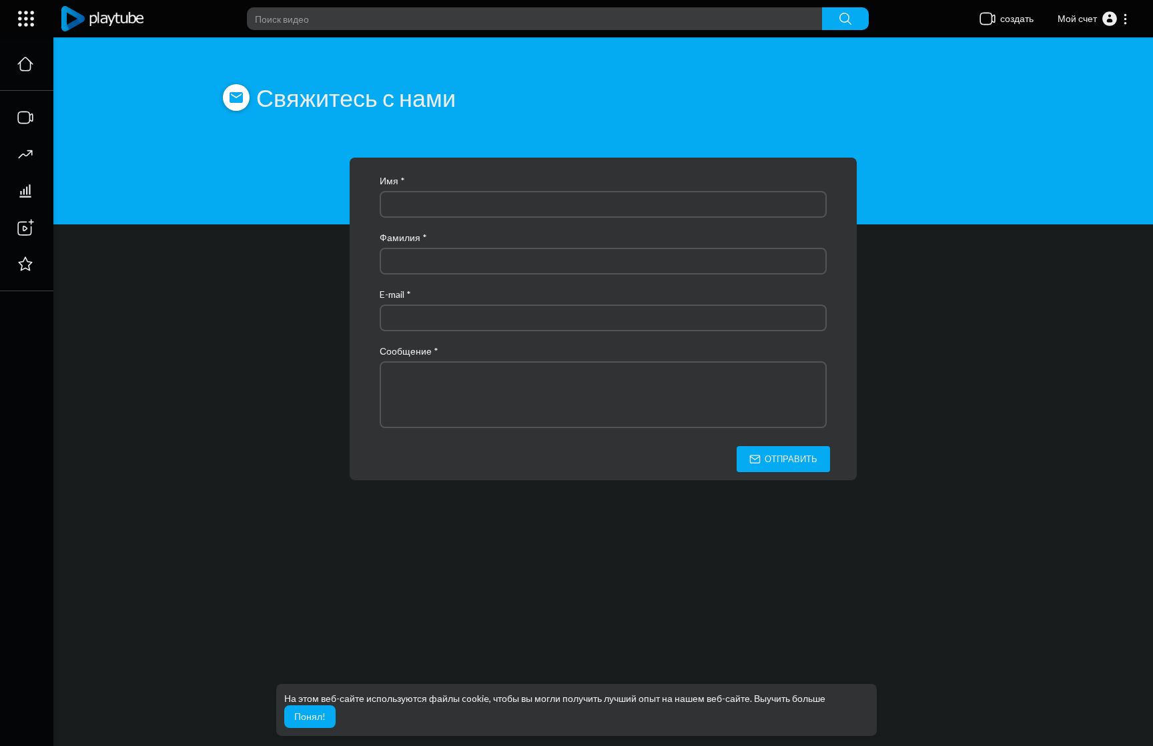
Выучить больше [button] (789, 698)
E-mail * (395, 294)
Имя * (392, 180)
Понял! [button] (310, 716)
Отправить (790, 458)
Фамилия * (403, 237)
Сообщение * (409, 351)
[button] (1093, 18)
